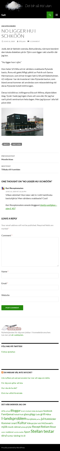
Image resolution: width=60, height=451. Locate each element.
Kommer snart (9, 423)
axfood (7, 411)
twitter (10, 436)
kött (39, 423)
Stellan (22, 41)
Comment (6, 235)
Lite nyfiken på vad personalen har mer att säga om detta (25, 378)
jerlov (38, 419)
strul (4, 435)
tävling (17, 435)
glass (26, 414)
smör (3, 432)
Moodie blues (8, 158)
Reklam (45, 426)
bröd (23, 411)
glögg (32, 414)
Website (5, 295)
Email (4, 283)
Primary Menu (56, 15)
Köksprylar (32, 423)
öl (24, 435)
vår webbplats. (17, 335)
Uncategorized (8, 26)
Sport (27, 431)
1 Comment (35, 41)
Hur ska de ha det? (9, 388)
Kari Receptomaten (14, 188)
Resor (53, 426)
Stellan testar (42, 431)
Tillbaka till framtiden (10, 168)
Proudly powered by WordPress (13, 448)
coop (33, 411)
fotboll (16, 414)
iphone (33, 419)
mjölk (4, 426)
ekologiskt (39, 411)
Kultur (22, 423)
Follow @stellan (8, 352)
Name (4, 271)
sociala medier (19, 432)
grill (42, 414)
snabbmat (10, 432)
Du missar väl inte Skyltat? (18, 372)
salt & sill (17, 144)
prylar (29, 426)
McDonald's (47, 423)
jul (42, 419)
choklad (28, 411)
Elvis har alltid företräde (11, 393)
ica (28, 419)
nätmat (17, 427)
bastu (6, 144)
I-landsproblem (13, 418)
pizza (23, 427)
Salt (3, 14)
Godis (37, 414)
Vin (22, 436)
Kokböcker (50, 418)
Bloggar (16, 410)
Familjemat (7, 414)
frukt (22, 414)
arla (3, 411)
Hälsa (48, 414)
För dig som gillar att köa (12, 383)
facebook (47, 410)
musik (10, 427)
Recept (36, 426)
